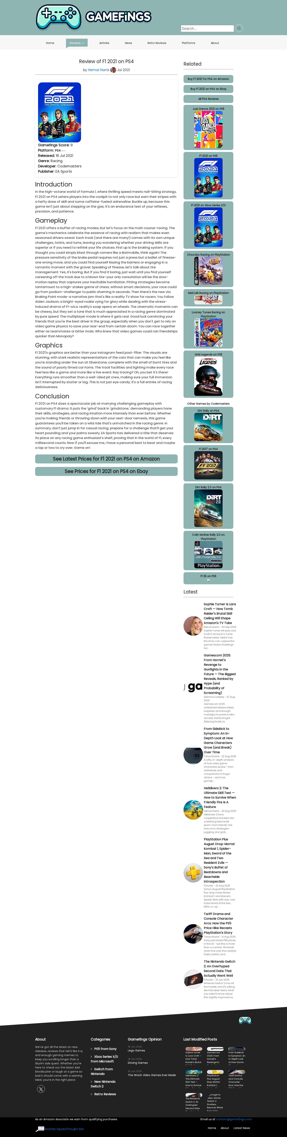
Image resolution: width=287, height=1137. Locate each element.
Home (50, 43)
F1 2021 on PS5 (208, 156)
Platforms (188, 43)
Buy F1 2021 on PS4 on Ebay (208, 89)
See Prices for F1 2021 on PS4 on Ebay (106, 471)
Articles (104, 43)
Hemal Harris (99, 70)
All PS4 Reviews (208, 99)
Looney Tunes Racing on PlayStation (208, 314)
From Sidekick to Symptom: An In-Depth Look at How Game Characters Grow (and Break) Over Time (218, 740)
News (128, 43)
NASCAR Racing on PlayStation (208, 293)
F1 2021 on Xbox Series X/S (208, 205)
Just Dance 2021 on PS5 (208, 109)
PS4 (58, 150)
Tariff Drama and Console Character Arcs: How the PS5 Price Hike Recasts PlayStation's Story (218, 923)
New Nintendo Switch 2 (103, 1084)
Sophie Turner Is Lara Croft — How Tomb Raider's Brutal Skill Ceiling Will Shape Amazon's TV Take (220, 613)
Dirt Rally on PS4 (208, 411)
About (215, 43)
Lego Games (136, 1050)
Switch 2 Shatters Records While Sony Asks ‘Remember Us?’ (215, 1102)
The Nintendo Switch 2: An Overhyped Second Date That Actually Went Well (219, 968)
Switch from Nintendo (102, 1071)
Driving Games (138, 1063)
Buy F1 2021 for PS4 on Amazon (208, 79)
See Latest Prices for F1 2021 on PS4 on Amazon (106, 459)
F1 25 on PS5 (208, 576)
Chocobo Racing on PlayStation (208, 255)
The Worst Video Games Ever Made (152, 1075)
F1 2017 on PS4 (208, 449)
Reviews (79, 43)
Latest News (242, 1128)
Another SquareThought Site (64, 1129)
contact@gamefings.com (234, 1119)
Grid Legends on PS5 (208, 354)
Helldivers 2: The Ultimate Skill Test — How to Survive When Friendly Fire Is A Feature (220, 797)
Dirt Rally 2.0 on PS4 (208, 487)
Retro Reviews (157, 43)
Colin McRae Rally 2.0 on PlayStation (208, 537)
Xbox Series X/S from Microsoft (104, 1059)
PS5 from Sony (104, 1049)
